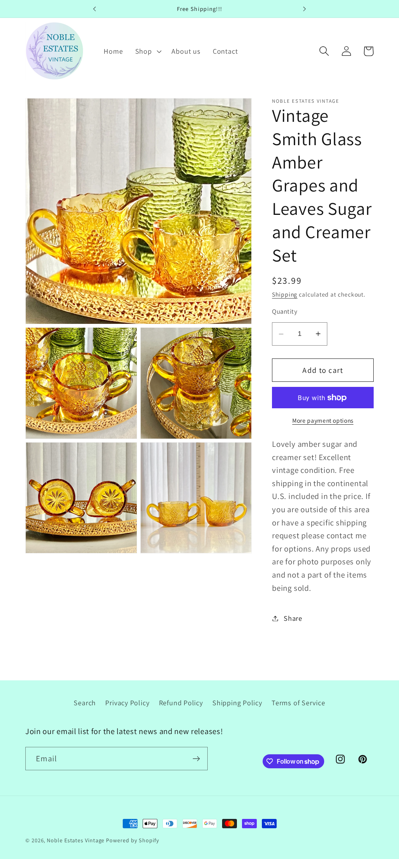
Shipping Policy (237, 702)
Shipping (284, 294)
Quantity (284, 311)
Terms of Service (298, 702)
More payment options (322, 420)
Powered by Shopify (132, 840)
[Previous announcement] (94, 9)
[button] (147, 50)
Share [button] (293, 618)
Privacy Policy (127, 702)
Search (85, 702)
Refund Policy (181, 702)
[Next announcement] (304, 9)
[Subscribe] (196, 759)
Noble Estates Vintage (75, 840)
